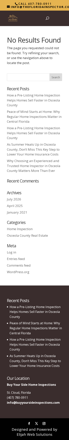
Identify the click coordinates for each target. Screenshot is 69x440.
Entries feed (16, 259)
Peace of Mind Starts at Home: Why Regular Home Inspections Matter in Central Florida (34, 116)
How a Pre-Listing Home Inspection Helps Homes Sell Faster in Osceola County (33, 100)
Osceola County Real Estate (27, 235)
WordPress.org (18, 272)
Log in (11, 252)
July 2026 (14, 199)
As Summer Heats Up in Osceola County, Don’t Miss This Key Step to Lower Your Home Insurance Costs (33, 149)
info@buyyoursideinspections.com (33, 402)
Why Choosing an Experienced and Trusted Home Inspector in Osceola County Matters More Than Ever (33, 166)
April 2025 (15, 206)
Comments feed (19, 265)
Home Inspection (20, 229)
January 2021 (17, 212)
